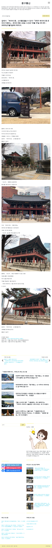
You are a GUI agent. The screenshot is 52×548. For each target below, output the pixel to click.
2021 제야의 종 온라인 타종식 (15, 338)
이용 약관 (15, 546)
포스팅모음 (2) (29, 529)
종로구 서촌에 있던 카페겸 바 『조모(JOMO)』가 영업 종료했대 (13, 534)
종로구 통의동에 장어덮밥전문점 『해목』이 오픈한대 (13, 522)
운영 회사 (4, 546)
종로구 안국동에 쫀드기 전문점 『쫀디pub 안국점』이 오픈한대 (12, 530)
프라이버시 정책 (9, 546)
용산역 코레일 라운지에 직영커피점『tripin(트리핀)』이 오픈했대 (41, 495)
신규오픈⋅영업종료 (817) (32, 521)
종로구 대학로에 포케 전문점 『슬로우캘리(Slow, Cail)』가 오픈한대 (13, 538)
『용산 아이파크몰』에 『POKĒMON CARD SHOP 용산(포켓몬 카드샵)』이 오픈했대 (41, 469)
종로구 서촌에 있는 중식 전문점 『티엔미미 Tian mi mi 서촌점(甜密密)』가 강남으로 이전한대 (13, 526)
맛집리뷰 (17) (29, 526)
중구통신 (26, 3)
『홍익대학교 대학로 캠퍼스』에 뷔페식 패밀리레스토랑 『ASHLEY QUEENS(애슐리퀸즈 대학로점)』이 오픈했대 (42, 505)
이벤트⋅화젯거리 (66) (31, 523)
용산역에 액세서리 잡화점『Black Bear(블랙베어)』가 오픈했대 (42, 477)
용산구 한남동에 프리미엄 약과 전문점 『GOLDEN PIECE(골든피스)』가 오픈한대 (42, 487)
